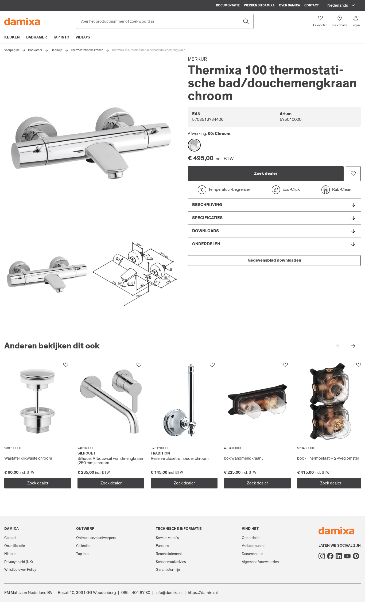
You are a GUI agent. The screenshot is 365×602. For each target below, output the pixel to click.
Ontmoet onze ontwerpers (96, 538)
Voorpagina (12, 50)
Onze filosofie (14, 546)
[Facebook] (330, 556)
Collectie (83, 546)
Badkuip (56, 50)
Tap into (61, 37)
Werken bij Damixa (259, 5)
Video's (83, 37)
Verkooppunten (253, 546)
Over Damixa (289, 5)
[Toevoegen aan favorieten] (353, 173)
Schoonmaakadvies (171, 562)
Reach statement (169, 554)
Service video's (167, 538)
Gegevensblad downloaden (274, 260)
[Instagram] (322, 556)
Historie (10, 554)
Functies (162, 546)
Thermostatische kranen (87, 50)
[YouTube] (347, 556)
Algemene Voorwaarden (260, 562)
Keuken (12, 37)
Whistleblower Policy (20, 570)
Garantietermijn (168, 570)
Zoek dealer (265, 173)
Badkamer (36, 37)
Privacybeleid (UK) (18, 562)
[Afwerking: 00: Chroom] (194, 145)
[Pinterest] (356, 556)
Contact (311, 5)
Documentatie (228, 5)
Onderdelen (251, 538)
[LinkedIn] (339, 556)
